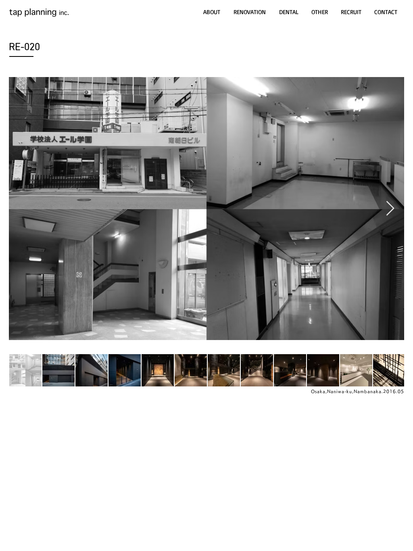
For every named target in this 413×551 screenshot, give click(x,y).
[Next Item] (390, 209)
